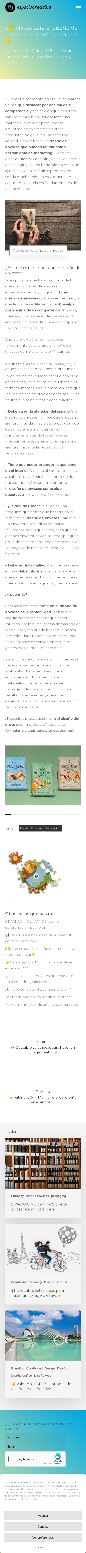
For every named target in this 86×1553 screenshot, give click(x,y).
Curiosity (17, 1196)
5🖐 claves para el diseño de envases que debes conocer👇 (40, 952)
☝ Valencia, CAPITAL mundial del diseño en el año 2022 (40, 965)
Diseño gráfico (58, 56)
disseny (16, 50)
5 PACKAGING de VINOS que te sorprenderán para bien (32, 924)
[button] (78, 7)
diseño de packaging (54, 364)
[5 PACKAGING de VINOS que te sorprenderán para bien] (43, 1178)
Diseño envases (32, 56)
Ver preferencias (43, 1537)
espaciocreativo (24, 292)
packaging (14, 62)
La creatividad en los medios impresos (38, 997)
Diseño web (43, 1375)
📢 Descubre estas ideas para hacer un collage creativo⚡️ (38, 938)
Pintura (61, 1282)
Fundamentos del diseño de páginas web (41, 1005)
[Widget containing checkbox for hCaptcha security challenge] (35, 1459)
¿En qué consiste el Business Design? (38, 989)
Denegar (43, 1526)
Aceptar (43, 1515)
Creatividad (19, 1282)
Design (66, 50)
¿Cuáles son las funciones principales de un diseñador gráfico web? (40, 979)
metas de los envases (44, 435)
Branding (17, 1368)
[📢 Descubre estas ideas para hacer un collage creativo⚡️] (43, 1264)
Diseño (11, 56)
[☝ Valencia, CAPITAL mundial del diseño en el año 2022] (43, 1354)
